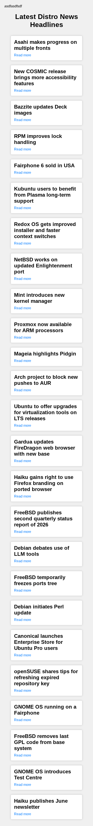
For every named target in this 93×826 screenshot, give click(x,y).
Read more (22, 55)
